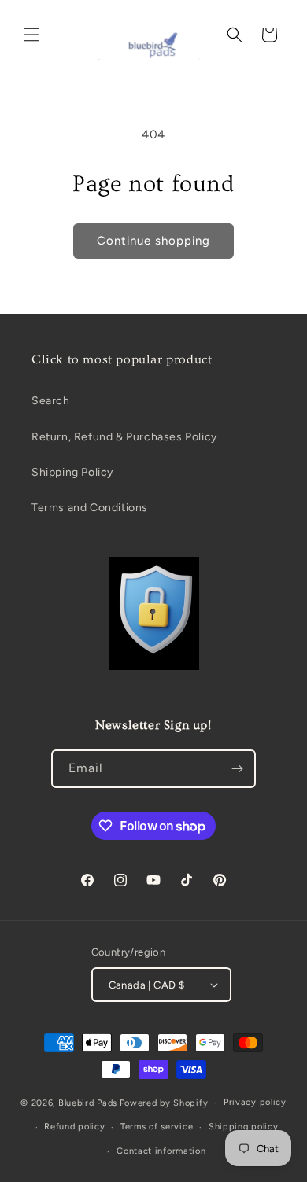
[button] (31, 34)
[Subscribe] (237, 768)
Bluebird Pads (87, 1103)
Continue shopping (153, 241)
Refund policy (74, 1126)
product (189, 359)
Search (50, 400)
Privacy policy (255, 1102)
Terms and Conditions (89, 507)
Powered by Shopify (164, 1103)
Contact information (161, 1151)
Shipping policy (244, 1126)
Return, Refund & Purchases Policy (124, 437)
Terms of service (156, 1126)
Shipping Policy (72, 472)
